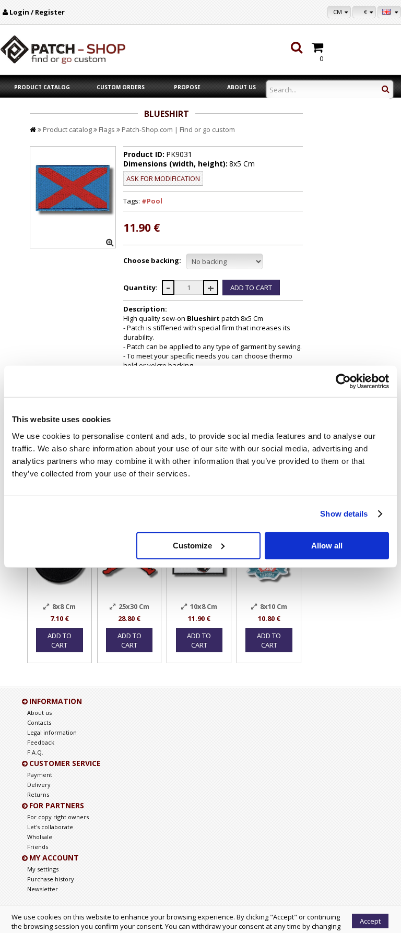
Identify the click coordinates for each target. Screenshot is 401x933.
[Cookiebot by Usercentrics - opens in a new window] (343, 381)
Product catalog (42, 87)
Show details (344, 513)
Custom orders (121, 87)
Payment (39, 775)
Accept (370, 921)
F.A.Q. (35, 752)
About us (241, 87)
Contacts (39, 722)
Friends (37, 847)
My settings (42, 869)
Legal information (52, 732)
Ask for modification (163, 178)
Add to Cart (60, 640)
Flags (107, 129)
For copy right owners (58, 817)
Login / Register (37, 12)
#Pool (151, 201)
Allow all (327, 545)
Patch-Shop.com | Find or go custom (178, 129)
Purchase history (50, 879)
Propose (187, 87)
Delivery (39, 784)
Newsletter (42, 889)
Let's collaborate (50, 827)
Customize (192, 545)
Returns (38, 794)
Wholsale (39, 837)
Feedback (40, 742)
